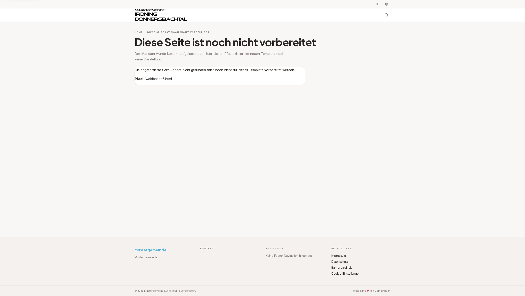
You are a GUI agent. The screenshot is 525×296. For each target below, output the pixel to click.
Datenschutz (339, 261)
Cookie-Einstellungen (345, 273)
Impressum (338, 255)
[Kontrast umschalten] (386, 4)
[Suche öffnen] (386, 15)
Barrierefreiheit (341, 267)
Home (139, 32)
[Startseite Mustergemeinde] (161, 15)
